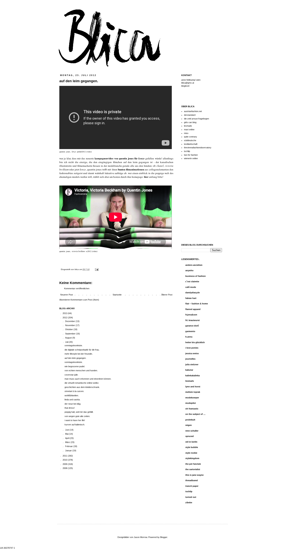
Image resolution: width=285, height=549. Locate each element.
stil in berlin (191, 442)
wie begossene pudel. (75, 366)
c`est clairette (192, 281)
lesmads (188, 126)
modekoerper (192, 397)
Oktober (69, 329)
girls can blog (190, 122)
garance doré (192, 326)
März (68, 442)
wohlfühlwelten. (72, 395)
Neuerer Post (66, 294)
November (70, 325)
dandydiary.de (192, 292)
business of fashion (195, 276)
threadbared (191, 480)
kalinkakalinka (192, 375)
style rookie (191, 453)
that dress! (70, 408)
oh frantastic (191, 408)
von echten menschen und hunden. (81, 370)
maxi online (189, 129)
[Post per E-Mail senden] (96, 269)
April (67, 438)
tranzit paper (191, 486)
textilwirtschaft (190, 144)
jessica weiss (192, 353)
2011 (65, 456)
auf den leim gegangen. (75, 358)
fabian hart (190, 298)
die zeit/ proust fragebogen (196, 118)
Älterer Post (166, 294)
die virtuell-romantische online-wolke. (82, 383)
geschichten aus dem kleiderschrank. (82, 387)
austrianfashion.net (193, 111)
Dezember (70, 321)
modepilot (190, 403)
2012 (65, 317)
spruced (189, 436)
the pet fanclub (193, 464)
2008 (65, 468)
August (68, 338)
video (94, 251)
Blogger (163, 537)
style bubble (191, 447)
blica (77, 269)
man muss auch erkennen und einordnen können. (88, 379)
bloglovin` (185, 86)
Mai (67, 434)
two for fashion (191, 155)
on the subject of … (195, 414)
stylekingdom (192, 458)
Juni (67, 430)
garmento (190, 331)
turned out (190, 497)
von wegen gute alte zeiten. (77, 416)
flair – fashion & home (196, 303)
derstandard (189, 115)
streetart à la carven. (74, 391)
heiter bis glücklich (195, 342)
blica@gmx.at (187, 83)
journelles (190, 359)
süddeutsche (190, 140)
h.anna (188, 337)
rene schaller (191, 431)
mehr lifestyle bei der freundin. (79, 354)
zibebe (188, 502)
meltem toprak (192, 392)
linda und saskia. (72, 399)
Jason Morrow (140, 537)
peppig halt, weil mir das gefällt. (79, 412)
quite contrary (190, 137)
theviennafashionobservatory (197, 147)
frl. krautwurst (192, 320)
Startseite (117, 294)
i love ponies (191, 348)
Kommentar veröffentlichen (76, 288)
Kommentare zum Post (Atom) (85, 300)
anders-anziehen (193, 265)
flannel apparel (192, 309)
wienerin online (191, 158)
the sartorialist (192, 469)
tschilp (187, 151)
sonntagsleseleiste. (74, 345)
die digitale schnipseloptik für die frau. (82, 350)
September (70, 333)
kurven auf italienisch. (75, 424)
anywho (189, 270)
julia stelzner (191, 364)
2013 (65, 313)
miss (186, 133)
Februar (69, 446)
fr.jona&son (191, 314)
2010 (65, 460)
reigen (188, 425)
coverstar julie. (71, 375)
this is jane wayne (194, 475)
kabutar (189, 370)
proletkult (190, 420)
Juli (67, 342)
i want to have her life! (75, 420)
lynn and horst (192, 386)
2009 (65, 464)
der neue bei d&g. (73, 404)
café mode (190, 287)
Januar (68, 450)
